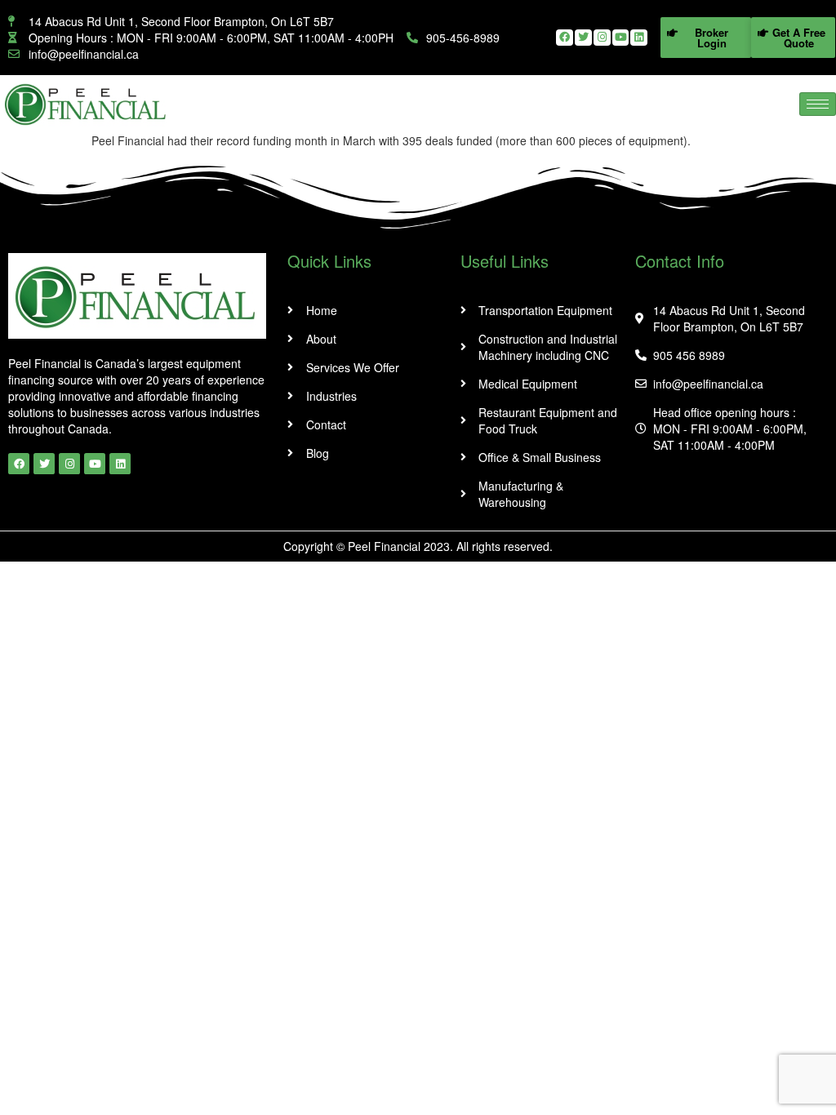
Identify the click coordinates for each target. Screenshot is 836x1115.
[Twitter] (583, 38)
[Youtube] (620, 38)
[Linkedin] (638, 38)
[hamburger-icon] (817, 104)
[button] (705, 37)
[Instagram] (602, 38)
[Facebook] (564, 38)
